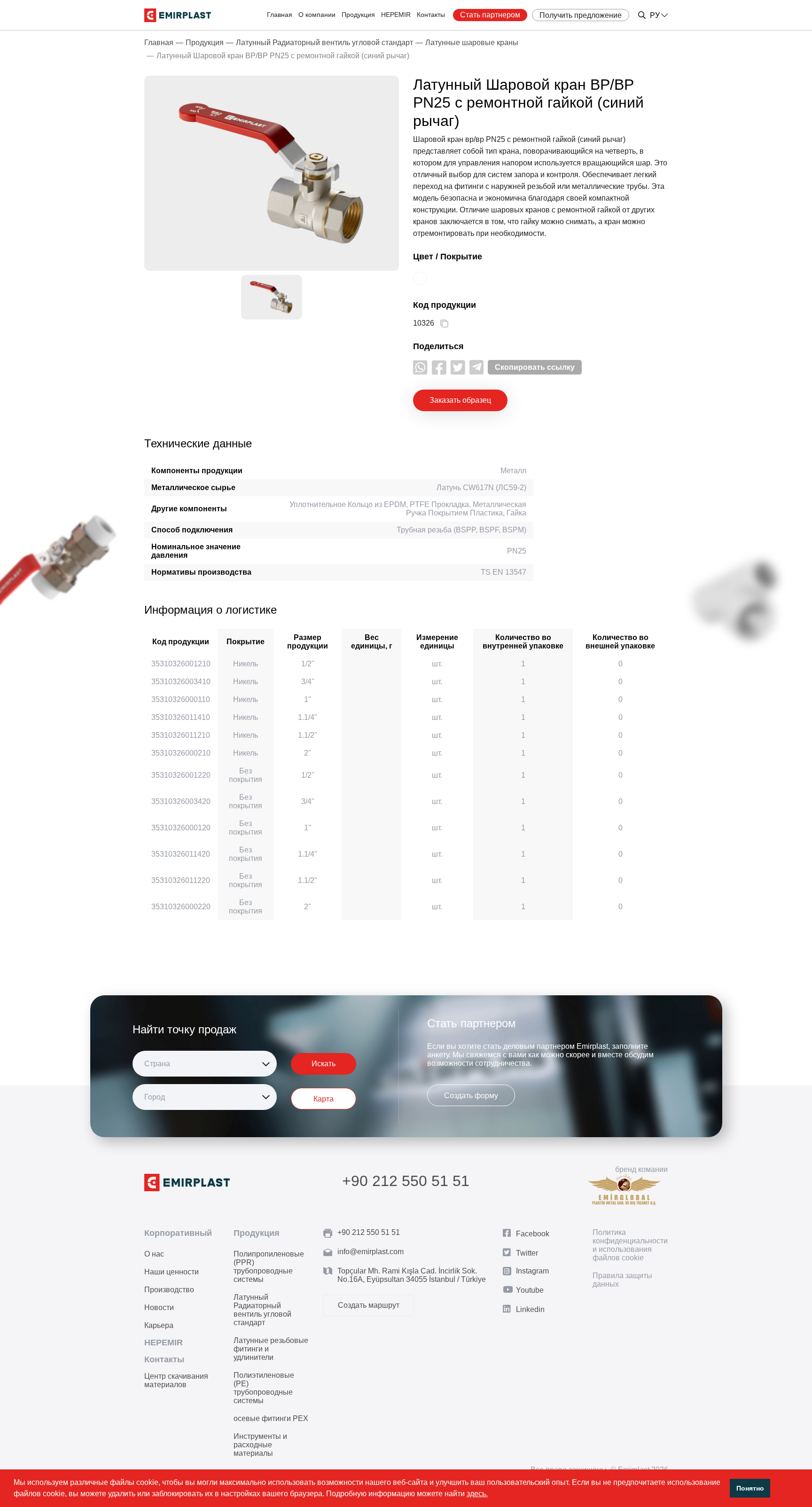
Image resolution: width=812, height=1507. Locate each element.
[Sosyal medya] (420, 367)
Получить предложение (580, 15)
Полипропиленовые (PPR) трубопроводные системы (269, 1266)
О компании (317, 14)
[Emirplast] (177, 15)
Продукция (358, 14)
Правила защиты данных (622, 1280)
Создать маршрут (368, 1305)
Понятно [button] (750, 1488)
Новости (159, 1308)
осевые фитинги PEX (271, 1418)
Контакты (431, 14)
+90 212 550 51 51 (405, 1180)
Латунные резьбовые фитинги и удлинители (271, 1348)
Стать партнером (490, 15)
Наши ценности (171, 1272)
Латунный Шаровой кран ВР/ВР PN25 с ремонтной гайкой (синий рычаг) (282, 56)
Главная (279, 14)
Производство (169, 1290)
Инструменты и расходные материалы (260, 1444)
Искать (324, 1064)
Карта (323, 1099)
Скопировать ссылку (535, 367)
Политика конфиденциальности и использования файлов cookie (630, 1245)
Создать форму (471, 1096)
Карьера (158, 1325)
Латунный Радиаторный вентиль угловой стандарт (324, 43)
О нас (154, 1254)
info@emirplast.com (370, 1252)
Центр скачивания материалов (176, 1380)
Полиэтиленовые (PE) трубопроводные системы (264, 1388)
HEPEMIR (396, 14)
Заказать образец (460, 400)
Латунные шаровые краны (471, 43)
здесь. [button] (477, 1494)
